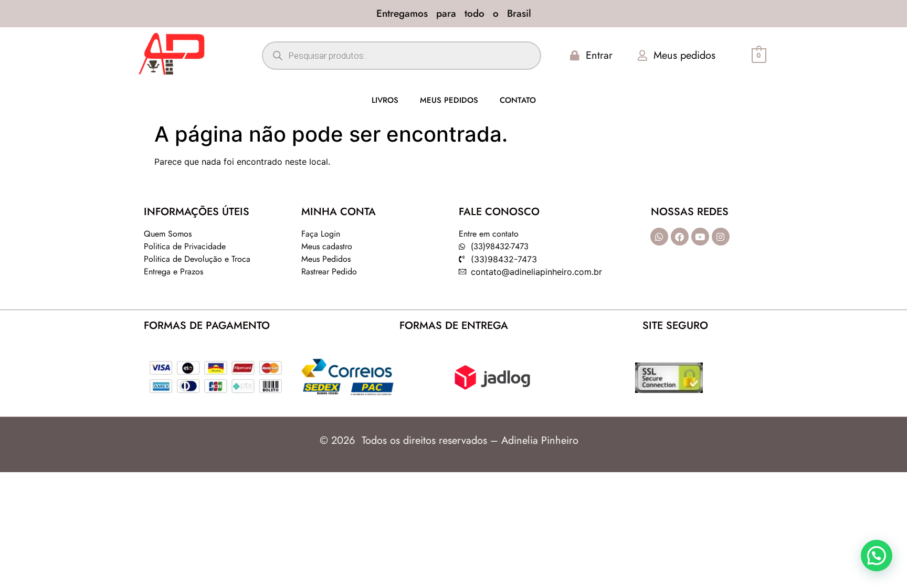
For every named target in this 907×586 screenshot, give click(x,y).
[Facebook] (680, 237)
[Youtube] (700, 237)
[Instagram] (721, 237)
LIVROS (385, 100)
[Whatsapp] (659, 237)
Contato (518, 100)
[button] (876, 555)
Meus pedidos (449, 100)
